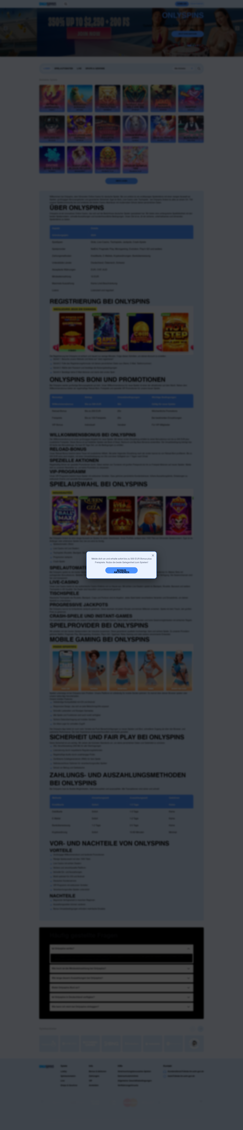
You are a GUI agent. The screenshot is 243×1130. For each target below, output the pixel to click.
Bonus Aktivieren (121, 571)
